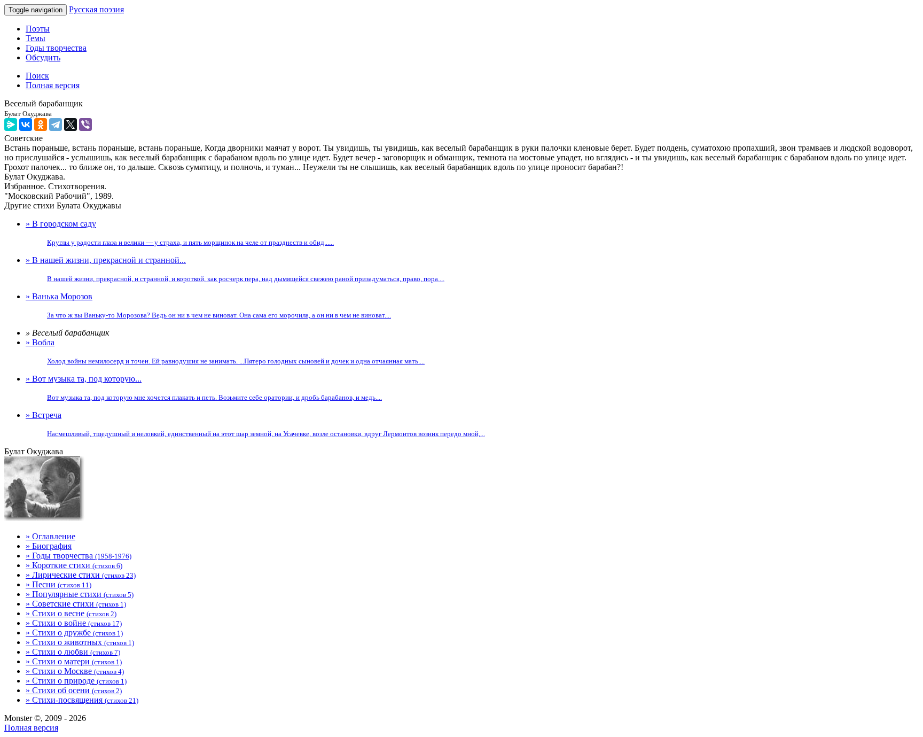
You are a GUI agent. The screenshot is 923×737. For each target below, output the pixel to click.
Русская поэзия (96, 9)
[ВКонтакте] (25, 124)
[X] (70, 124)
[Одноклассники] (40, 124)
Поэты (38, 28)
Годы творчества (56, 47)
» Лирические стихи (81, 574)
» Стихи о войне (74, 622)
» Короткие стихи (74, 565)
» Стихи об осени (74, 690)
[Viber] (85, 124)
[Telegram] (55, 124)
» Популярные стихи (80, 594)
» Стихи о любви (73, 651)
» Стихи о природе (76, 680)
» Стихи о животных (80, 642)
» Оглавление (50, 536)
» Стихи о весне (71, 613)
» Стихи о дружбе (74, 632)
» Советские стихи (76, 603)
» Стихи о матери (74, 661)
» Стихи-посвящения (82, 699)
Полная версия (31, 727)
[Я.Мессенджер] (10, 124)
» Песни (58, 584)
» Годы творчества (78, 555)
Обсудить (43, 57)
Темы (35, 38)
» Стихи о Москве (75, 671)
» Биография (49, 545)
